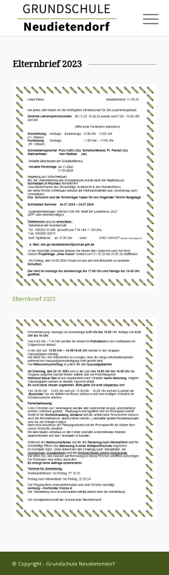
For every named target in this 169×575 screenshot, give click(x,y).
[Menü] (144, 19)
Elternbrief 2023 (34, 299)
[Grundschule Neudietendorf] (70, 18)
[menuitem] (144, 19)
